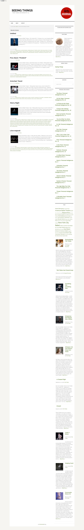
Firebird (40, 74)
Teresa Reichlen (58, 234)
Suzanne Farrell (62, 232)
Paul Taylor (57, 227)
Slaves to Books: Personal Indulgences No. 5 (63, 176)
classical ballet (30, 147)
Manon (24, 123)
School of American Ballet (20, 125)
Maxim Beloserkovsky (40, 123)
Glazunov (49, 120)
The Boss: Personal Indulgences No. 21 (61, 94)
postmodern (18, 150)
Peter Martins (62, 227)
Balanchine (45, 50)
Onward (59, 406)
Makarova (21, 123)
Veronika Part (15, 53)
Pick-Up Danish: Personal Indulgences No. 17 (63, 114)
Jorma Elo (25, 148)
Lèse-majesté (15, 131)
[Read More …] (58, 56)
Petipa (51, 51)
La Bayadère (46, 97)
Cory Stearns (16, 120)
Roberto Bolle (19, 52)
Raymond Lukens (42, 124)
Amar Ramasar (66, 208)
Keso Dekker (37, 51)
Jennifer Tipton (32, 51)
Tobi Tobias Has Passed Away (65, 270)
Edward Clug (47, 147)
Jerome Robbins (61, 217)
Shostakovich (25, 52)
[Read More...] (61, 72)
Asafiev (38, 119)
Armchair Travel (16, 81)
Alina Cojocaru (18, 119)
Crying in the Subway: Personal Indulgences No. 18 (63, 109)
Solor (35, 98)
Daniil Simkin (22, 120)
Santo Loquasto (61, 229)
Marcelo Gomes (43, 51)
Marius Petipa (21, 98)
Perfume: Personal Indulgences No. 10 (61, 150)
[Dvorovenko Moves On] (59, 496)
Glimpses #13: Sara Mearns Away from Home (69, 349)
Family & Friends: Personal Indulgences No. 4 (63, 181)
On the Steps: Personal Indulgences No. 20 (62, 99)
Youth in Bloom (67, 433)
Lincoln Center (16, 75)
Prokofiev (37, 124)
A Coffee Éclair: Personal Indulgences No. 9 (62, 155)
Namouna (47, 51)
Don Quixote (33, 120)
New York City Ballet (35, 149)
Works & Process (59, 235)
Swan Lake (35, 125)
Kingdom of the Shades (39, 97)
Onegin (24, 124)
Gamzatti (33, 97)
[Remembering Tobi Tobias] (59, 243)
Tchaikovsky (46, 52)
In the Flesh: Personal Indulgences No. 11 (62, 145)
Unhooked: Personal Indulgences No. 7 (61, 166)
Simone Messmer (31, 52)
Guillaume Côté (13, 148)
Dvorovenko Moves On (68, 493)
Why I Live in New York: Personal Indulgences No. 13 (63, 135)
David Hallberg (27, 120)
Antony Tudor (40, 50)
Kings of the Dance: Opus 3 (32, 148)
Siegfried (26, 125)
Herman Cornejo (19, 51)
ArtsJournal (41, 524)
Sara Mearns (67, 229)
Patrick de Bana (13, 150)
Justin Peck (66, 217)
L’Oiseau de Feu (22, 75)
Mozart (67, 220)
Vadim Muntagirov (41, 125)
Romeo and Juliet (48, 124)
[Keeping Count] (59, 467)
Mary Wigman (63, 220)
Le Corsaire (17, 123)
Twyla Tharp (67, 234)
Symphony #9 (41, 52)
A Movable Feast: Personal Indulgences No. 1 (63, 197)
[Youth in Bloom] (59, 436)
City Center (50, 50)
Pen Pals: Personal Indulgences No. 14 (61, 130)
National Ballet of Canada (26, 149)
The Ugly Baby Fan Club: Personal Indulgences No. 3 (62, 186)
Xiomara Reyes (14, 126)
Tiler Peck (63, 234)
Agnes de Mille (18, 50)
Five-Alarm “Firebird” (18, 58)
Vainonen (46, 125)
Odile (64, 225)
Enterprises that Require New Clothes (68, 317)
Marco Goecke (46, 148)
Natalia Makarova (28, 98)
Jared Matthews (25, 51)
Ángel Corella (33, 119)
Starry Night (14, 103)
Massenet (34, 123)
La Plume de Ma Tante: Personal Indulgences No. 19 (63, 104)
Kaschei (11, 75)
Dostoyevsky (42, 147)
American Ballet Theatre (32, 50)
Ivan (50, 74)
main (16, 49)
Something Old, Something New (68, 286)
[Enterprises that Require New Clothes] (59, 319)
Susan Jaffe (31, 125)
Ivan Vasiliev (18, 148)
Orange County (42, 149)
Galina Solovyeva (46, 74)
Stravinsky (36, 52)
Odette (21, 124)
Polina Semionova (13, 52)
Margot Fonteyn (16, 98)
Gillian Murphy (44, 120)
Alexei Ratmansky (24, 50)
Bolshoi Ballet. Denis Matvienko (21, 147)
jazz (22, 148)
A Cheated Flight (61, 379)
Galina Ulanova (28, 97)
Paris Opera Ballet (48, 149)
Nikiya (33, 98)
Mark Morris (59, 220)
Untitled (13, 33)
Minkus (46, 123)
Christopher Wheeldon (61, 214)
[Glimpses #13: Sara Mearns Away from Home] (59, 350)
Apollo (33, 74)
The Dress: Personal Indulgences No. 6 (61, 171)
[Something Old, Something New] (59, 287)
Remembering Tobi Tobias (69, 240)
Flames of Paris (38, 120)
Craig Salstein (12, 51)
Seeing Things (22, 10)
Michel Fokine (44, 75)
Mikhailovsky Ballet (16, 149)
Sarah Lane (12, 125)
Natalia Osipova (50, 75)
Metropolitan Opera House (36, 75)
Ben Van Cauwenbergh (44, 119)
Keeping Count (69, 463)
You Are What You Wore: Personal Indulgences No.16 (63, 119)
